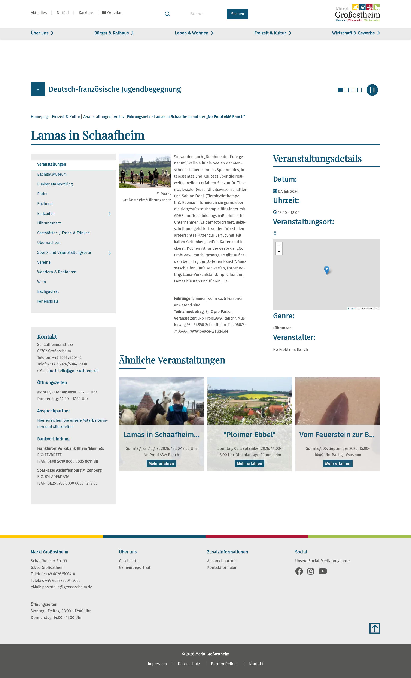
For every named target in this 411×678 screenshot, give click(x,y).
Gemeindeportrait (134, 567)
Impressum (157, 664)
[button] (326, 270)
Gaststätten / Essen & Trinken (63, 233)
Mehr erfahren (161, 463)
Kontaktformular (222, 567)
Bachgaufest (48, 291)
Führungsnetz (49, 223)
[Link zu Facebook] (299, 572)
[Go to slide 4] (360, 92)
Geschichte (128, 561)
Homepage (40, 116)
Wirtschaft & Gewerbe (353, 33)
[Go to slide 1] (341, 92)
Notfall (63, 12)
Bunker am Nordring (55, 184)
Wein (41, 281)
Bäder (42, 193)
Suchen (237, 14)
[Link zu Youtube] (322, 572)
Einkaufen (46, 213)
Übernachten (49, 242)
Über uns (39, 33)
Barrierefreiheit (224, 664)
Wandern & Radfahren (56, 272)
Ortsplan (114, 12)
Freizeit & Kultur (270, 33)
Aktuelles (39, 12)
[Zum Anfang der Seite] (374, 628)
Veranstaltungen (97, 116)
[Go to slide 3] (353, 92)
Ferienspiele (48, 301)
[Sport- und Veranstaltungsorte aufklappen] (109, 253)
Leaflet (352, 308)
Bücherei (45, 203)
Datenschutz (189, 664)
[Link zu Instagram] (310, 572)
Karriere (86, 12)
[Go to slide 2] (347, 92)
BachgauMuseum (52, 174)
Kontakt (256, 664)
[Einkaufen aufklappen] (109, 214)
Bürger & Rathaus (111, 33)
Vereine (44, 262)
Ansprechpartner (222, 561)
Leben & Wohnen (191, 33)
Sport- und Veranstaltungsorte (64, 252)
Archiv (119, 116)
